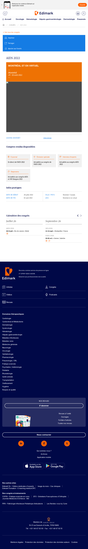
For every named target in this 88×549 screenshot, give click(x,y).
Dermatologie (69, 19)
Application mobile (44, 457)
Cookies (74, 542)
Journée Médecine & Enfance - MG (15, 499)
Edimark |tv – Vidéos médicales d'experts (18, 486)
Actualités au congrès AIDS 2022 (69, 160)
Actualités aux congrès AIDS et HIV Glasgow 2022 (18, 175)
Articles (9, 287)
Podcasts (53, 294)
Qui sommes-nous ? (44, 451)
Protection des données (34, 542)
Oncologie (20, 19)
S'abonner (44, 406)
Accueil (8, 19)
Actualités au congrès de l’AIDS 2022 (42, 160)
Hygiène (5, 386)
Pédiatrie (5, 370)
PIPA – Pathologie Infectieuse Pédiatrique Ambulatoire (22, 504)
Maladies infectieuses (10, 338)
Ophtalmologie (7, 354)
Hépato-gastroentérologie (50, 19)
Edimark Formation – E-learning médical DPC (19, 488)
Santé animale (7, 377)
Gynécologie (7, 328)
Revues (9, 302)
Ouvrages (65, 417)
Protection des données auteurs (57, 542)
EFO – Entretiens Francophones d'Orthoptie (49, 496)
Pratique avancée (9, 364)
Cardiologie (6, 318)
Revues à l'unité (65, 414)
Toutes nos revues (65, 423)
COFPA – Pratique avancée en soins (15, 496)
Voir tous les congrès (12, 32)
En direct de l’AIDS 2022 (16, 159)
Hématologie (31, 19)
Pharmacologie (8, 357)
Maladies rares (7, 341)
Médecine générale (9, 344)
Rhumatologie (7, 373)
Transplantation (8, 380)
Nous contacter (44, 435)
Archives (44, 454)
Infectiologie (47, 138)
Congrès (12, 25)
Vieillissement (7, 383)
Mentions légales (17, 542)
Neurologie (6, 348)
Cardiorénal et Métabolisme (12, 322)
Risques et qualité (9, 390)
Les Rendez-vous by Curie (57, 504)
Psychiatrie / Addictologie (12, 367)
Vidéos (9, 294)
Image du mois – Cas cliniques (49, 486)
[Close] (1, 5)
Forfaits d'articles (64, 420)
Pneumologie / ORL (9, 361)
